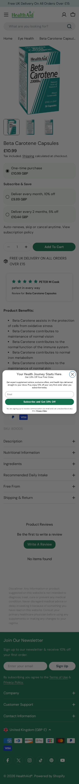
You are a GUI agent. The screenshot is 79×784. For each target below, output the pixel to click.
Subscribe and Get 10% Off (39, 401)
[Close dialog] (72, 374)
